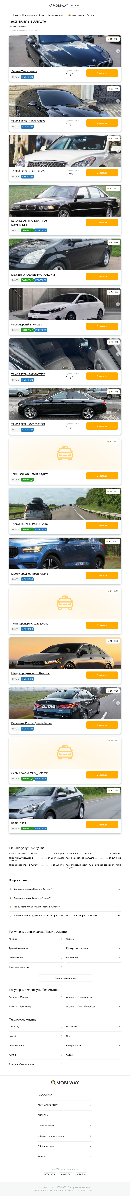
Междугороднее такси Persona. (30, 673)
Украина (81, 1174)
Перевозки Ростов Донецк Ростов (31, 723)
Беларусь (49, 1174)
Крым (41, 15)
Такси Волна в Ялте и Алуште (29, 474)
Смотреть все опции (65, 978)
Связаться (102, 73)
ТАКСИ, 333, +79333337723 (28, 424)
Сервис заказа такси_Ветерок (29, 773)
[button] (63, 64)
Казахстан (65, 1174)
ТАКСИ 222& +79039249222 (28, 121)
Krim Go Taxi (18, 823)
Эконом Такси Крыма (24, 71)
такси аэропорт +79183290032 (29, 623)
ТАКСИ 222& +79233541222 (28, 171)
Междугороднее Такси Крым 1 (29, 573)
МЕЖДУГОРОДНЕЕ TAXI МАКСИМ (33, 274)
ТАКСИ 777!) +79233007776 (28, 374)
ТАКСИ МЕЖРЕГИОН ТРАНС (29, 523)
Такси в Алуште (56, 15)
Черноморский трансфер (26, 324)
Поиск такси (28, 15)
